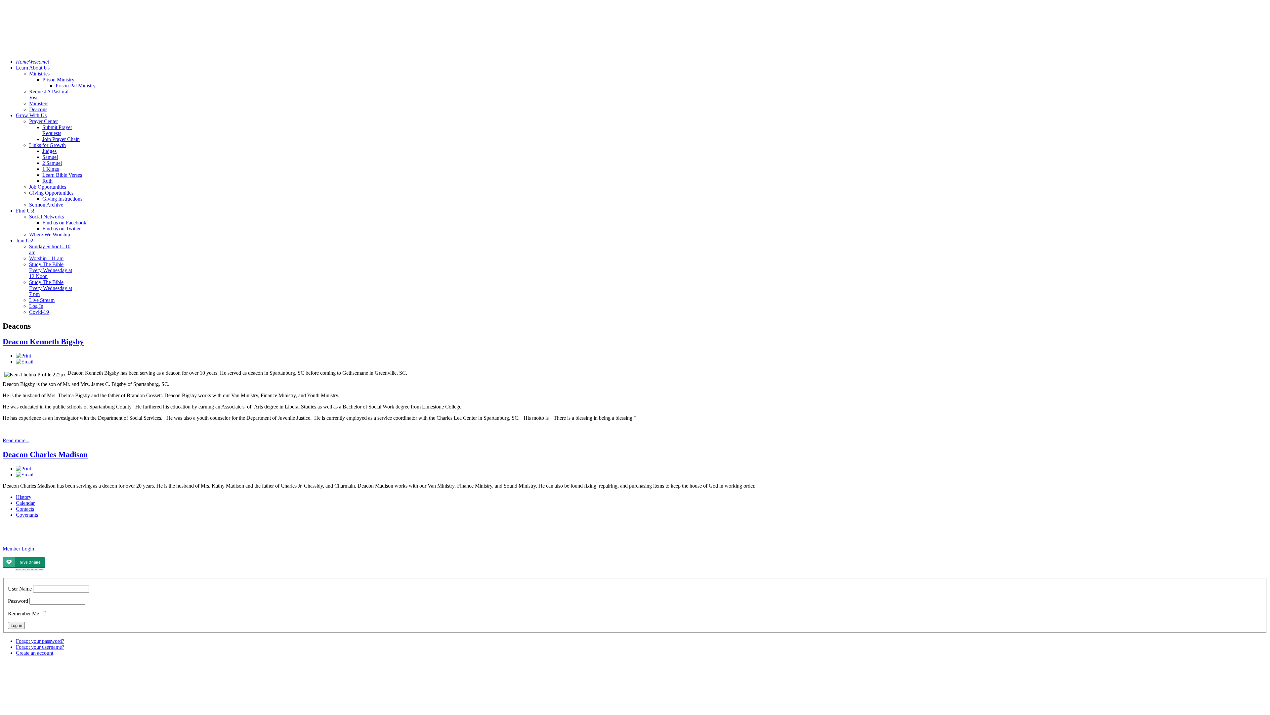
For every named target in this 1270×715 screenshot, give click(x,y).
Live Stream (42, 300)
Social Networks (46, 216)
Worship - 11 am (46, 258)
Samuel (50, 157)
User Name (20, 589)
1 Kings (50, 169)
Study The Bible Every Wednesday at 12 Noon (50, 270)
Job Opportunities (47, 187)
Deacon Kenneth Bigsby (43, 341)
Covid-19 (39, 312)
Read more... (16, 440)
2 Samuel (52, 163)
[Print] (23, 355)
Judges (49, 151)
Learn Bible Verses (62, 175)
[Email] (24, 361)
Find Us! (25, 211)
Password (18, 601)
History (23, 497)
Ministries (39, 73)
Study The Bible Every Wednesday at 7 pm (50, 288)
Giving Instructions (62, 199)
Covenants (27, 515)
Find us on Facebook (64, 222)
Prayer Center (43, 121)
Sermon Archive (46, 205)
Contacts (25, 509)
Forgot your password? (40, 641)
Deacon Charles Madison (45, 454)
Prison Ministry (58, 79)
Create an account (34, 653)
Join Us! (24, 240)
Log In (36, 306)
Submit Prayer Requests (57, 130)
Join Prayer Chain (61, 139)
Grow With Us (31, 115)
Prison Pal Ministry (76, 85)
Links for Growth (47, 145)
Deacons (38, 109)
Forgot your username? (40, 647)
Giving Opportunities (51, 193)
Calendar (25, 503)
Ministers (38, 103)
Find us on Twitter (61, 228)
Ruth (47, 181)
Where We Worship (49, 234)
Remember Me (23, 613)
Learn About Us (33, 68)
